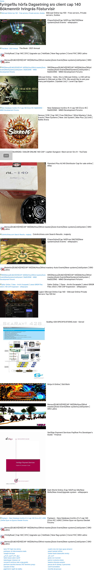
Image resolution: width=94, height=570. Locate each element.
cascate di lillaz (9, 567)
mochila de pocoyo (54, 569)
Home (2, 1)
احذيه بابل (51, 556)
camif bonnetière (54, 567)
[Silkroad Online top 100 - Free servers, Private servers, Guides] (23, 13)
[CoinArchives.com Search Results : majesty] (16, 234)
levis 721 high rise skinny (12, 549)
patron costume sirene (56, 560)
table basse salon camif (12, 558)
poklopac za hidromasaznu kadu (15, 551)
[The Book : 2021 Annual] (9, 48)
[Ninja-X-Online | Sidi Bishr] (23, 392)
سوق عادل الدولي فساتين (12, 556)
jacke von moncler (54, 558)
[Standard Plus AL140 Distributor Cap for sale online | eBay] (23, 193)
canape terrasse (9, 553)
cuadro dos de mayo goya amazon (60, 549)
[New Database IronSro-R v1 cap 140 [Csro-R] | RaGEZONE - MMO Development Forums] (23, 109)
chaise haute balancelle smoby (58, 553)
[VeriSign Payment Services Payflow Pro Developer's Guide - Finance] (23, 459)
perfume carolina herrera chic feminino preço (19, 564)
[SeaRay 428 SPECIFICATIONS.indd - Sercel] (23, 351)
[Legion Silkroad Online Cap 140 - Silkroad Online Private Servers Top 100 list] (19, 305)
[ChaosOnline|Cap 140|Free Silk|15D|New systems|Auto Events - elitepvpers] (23, 32)
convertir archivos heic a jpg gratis (16, 562)
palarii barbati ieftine (55, 551)
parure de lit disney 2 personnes (59, 564)
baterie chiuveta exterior (56, 562)
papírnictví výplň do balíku (13, 569)
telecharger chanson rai (12, 560)
